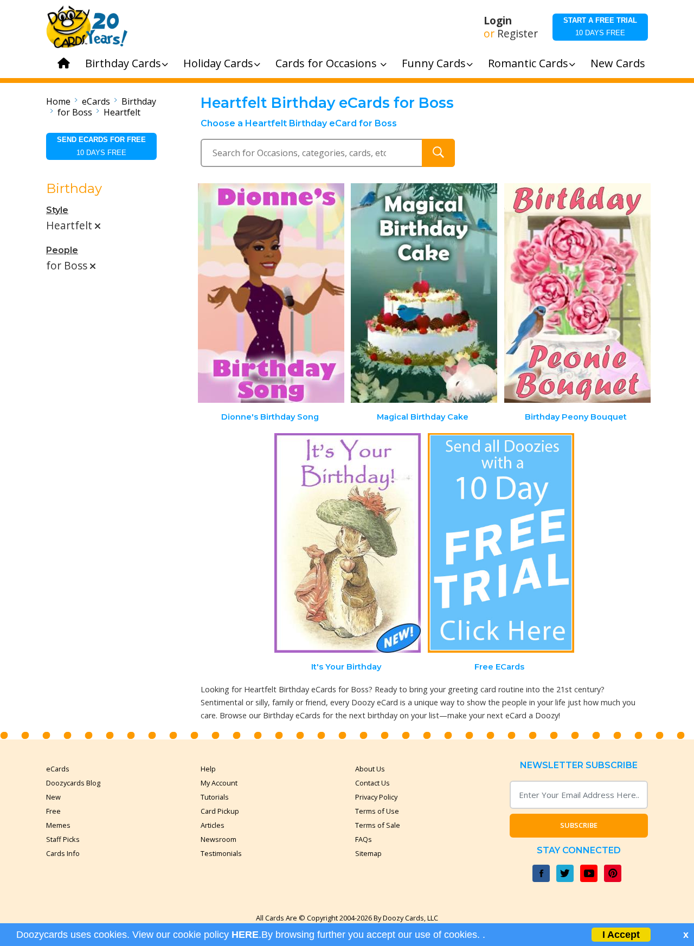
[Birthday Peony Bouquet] (577, 293)
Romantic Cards (528, 63)
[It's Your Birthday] (347, 543)
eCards (96, 101)
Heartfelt (122, 112)
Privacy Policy (376, 797)
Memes (58, 825)
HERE (245, 934)
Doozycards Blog (73, 782)
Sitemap (368, 853)
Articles (212, 825)
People (62, 250)
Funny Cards (434, 63)
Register (517, 33)
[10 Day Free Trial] (501, 543)
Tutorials (215, 797)
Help (208, 768)
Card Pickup (220, 811)
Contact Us (372, 782)
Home (58, 101)
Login (498, 20)
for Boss (74, 112)
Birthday (138, 101)
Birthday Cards (123, 63)
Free (53, 811)
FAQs (363, 839)
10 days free (600, 26)
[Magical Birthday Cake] (424, 293)
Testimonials (221, 853)
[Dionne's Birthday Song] (271, 293)
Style (57, 210)
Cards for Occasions (327, 63)
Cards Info (63, 853)
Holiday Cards (218, 63)
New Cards (617, 63)
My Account (219, 782)
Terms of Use (377, 811)
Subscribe (578, 825)
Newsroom (218, 839)
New (53, 797)
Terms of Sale (377, 825)
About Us (370, 768)
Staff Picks (63, 839)
